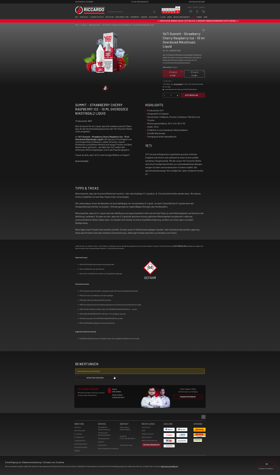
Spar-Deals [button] (84, 17)
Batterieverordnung (149, 440)
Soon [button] (205, 17)
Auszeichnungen (80, 447)
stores (189, 7)
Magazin (77, 450)
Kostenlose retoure (197, 2)
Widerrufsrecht (148, 434)
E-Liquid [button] (163, 17)
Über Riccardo (79, 430)
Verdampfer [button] (134, 17)
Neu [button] (76, 17)
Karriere (202, 7)
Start (76, 25)
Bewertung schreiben (95, 378)
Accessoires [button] (153, 17)
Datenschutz (146, 437)
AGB (143, 430)
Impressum (146, 427)
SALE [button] (193, 17)
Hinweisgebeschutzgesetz (108, 448)
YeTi (90, 121)
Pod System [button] (109, 17)
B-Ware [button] (199, 17)
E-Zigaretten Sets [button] (97, 17)
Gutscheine (102, 445)
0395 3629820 (125, 429)
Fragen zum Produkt (188, 397)
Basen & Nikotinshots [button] (182, 17)
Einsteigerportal (80, 444)
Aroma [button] (169, 17)
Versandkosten (178, 84)
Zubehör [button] (144, 17)
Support (101, 442)
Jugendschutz (79, 440)
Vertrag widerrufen (151, 445)
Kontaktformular (126, 445)
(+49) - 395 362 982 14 (128, 438)
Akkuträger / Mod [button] (122, 17)
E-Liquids (78, 434)
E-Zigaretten (79, 437)
